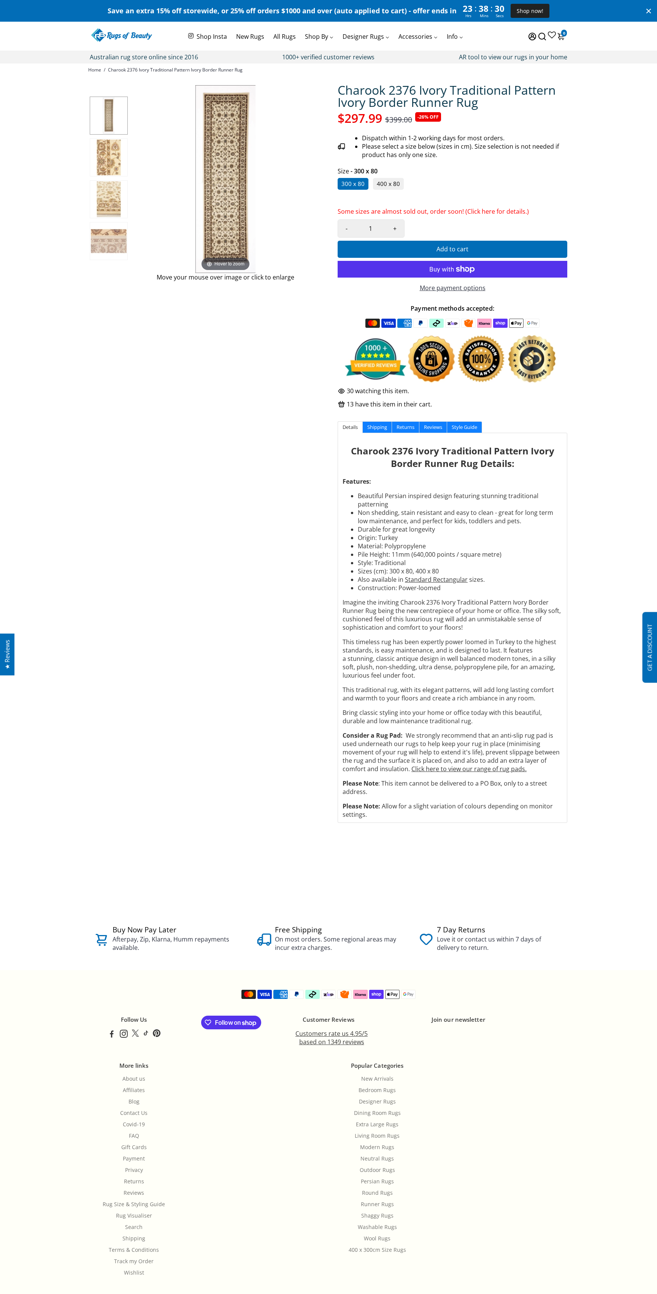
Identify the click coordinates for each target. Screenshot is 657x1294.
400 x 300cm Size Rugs (377, 1249)
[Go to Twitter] (135, 1034)
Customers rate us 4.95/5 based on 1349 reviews (331, 1037)
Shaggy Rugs (377, 1215)
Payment (134, 1158)
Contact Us (134, 1113)
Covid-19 (134, 1124)
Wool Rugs (377, 1238)
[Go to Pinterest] (156, 1034)
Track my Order (134, 1261)
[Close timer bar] (648, 11)
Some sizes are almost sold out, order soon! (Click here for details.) (433, 213)
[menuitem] (207, 36)
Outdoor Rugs (377, 1170)
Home (94, 70)
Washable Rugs (377, 1227)
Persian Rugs (377, 1181)
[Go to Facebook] (112, 1034)
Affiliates (134, 1090)
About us (133, 1078)
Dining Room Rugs (377, 1113)
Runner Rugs (377, 1204)
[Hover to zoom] (225, 178)
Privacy (134, 1170)
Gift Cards (134, 1147)
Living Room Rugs (377, 1135)
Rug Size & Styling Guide (134, 1204)
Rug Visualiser (134, 1215)
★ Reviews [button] (7, 654)
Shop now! (530, 10)
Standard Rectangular (436, 579)
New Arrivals (377, 1078)
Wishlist (134, 1272)
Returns (134, 1181)
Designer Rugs (377, 1101)
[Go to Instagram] (124, 1034)
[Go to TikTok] (146, 1034)
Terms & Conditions (134, 1249)
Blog (134, 1101)
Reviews (134, 1192)
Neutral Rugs (377, 1158)
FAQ (134, 1135)
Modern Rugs (377, 1147)
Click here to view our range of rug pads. (469, 769)
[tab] (350, 427)
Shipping (133, 1238)
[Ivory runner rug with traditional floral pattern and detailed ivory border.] (109, 157)
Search (134, 1227)
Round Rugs (377, 1192)
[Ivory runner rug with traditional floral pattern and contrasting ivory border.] (109, 241)
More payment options (453, 288)
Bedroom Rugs (377, 1090)
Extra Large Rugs (377, 1124)
